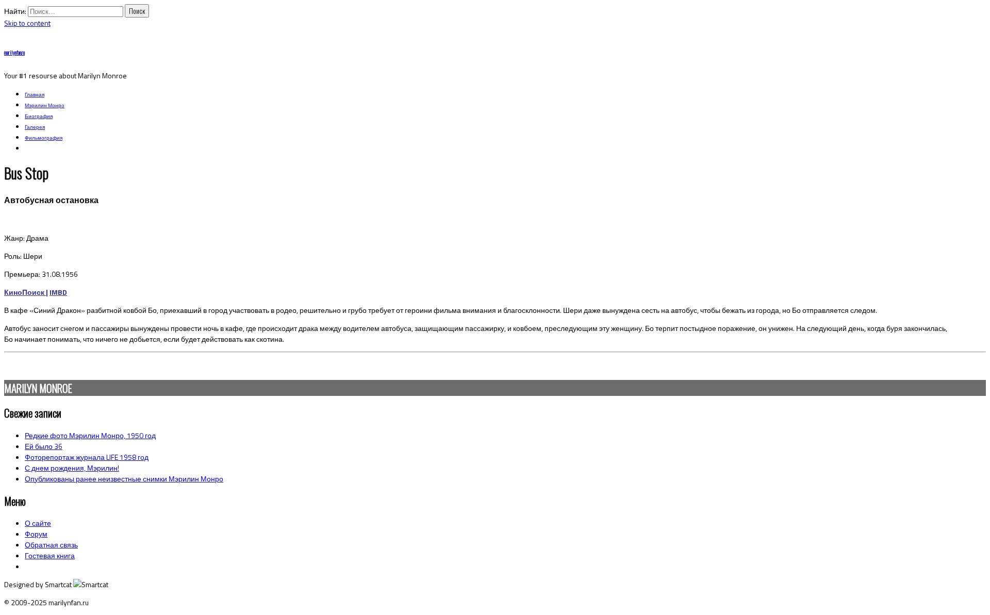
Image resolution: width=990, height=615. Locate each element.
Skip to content (27, 23)
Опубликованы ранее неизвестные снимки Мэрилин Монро (124, 478)
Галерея (35, 127)
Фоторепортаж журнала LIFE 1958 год (86, 457)
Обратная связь (51, 544)
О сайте (38, 523)
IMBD (58, 292)
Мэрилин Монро (44, 105)
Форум (36, 533)
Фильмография (43, 138)
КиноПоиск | (26, 292)
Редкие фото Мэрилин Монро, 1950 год (90, 435)
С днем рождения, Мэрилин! (72, 467)
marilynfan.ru (14, 52)
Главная (34, 94)
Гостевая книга (50, 555)
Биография (39, 116)
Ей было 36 (43, 446)
